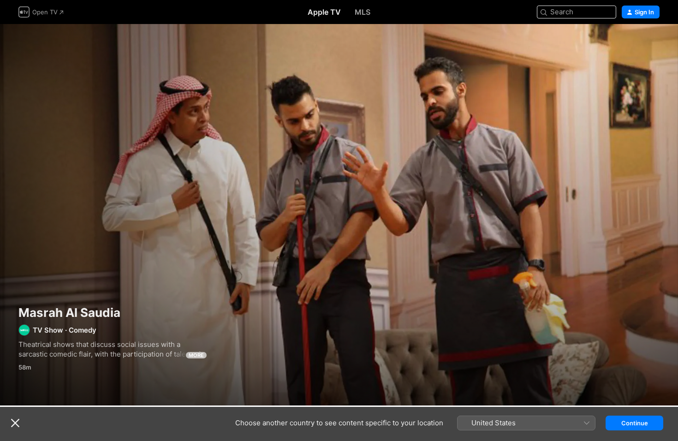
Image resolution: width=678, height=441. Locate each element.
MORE (196, 355)
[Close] (15, 423)
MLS (362, 12)
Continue (634, 423)
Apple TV (324, 12)
